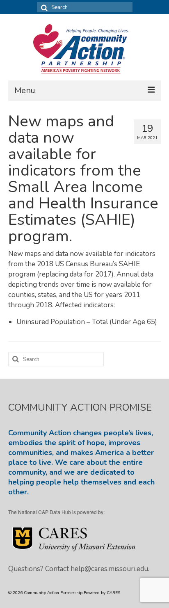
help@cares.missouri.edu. (110, 569)
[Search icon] (43, 7)
